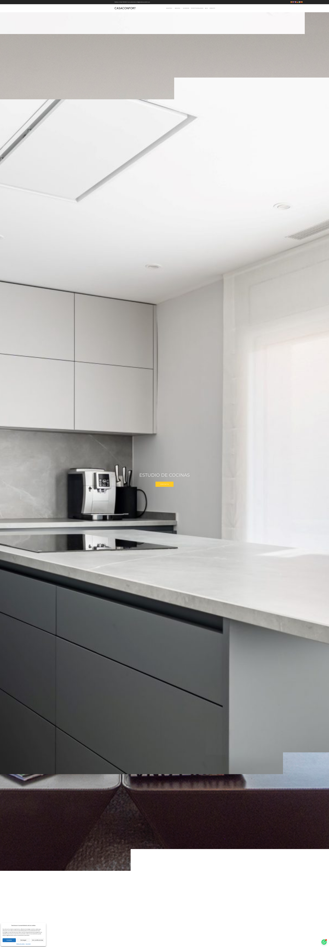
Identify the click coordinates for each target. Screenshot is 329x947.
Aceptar (9, 940)
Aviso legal (28, 944)
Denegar (23, 940)
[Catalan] (291, 2)
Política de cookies (20, 944)
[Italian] (300, 2)
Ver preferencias (37, 940)
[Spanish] (302, 2)
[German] (298, 2)
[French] (295, 2)
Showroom (186, 8)
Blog (206, 8)
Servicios (177, 8)
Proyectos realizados (197, 8)
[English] (293, 2)
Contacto (212, 8)
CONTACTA (164, 484)
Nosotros (169, 8)
